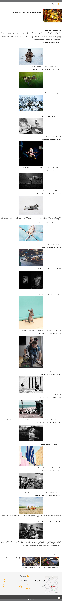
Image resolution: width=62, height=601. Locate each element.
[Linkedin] (2, 1)
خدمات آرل (20, 589)
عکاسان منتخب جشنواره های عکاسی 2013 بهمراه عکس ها (50, 568)
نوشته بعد (3, 549)
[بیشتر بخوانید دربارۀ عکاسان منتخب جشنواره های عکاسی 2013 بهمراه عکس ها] (50, 561)
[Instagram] (3, 1)
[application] (41, 4)
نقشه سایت (28, 587)
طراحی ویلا (20, 586)
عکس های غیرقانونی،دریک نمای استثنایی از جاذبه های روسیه (31, 568)
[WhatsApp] (4, 586)
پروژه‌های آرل (28, 589)
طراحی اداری (20, 587)
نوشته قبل (59, 549)
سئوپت (24, 596)
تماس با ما (28, 585)
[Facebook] (4, 582)
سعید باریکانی (50, 93)
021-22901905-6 (42, 584)
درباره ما (28, 584)
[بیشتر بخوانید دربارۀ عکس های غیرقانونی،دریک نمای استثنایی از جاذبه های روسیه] (31, 561)
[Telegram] (4, 584)
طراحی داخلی (20, 585)
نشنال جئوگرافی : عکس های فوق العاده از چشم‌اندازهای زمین (12, 558)
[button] (59, 1)
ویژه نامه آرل (28, 588)
